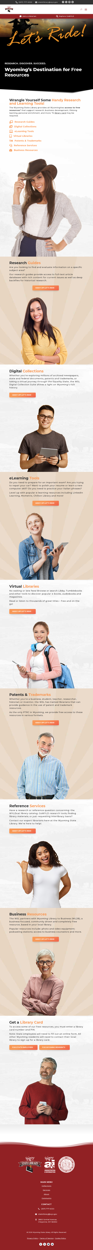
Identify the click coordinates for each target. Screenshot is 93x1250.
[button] (63, 2)
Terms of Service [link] (47, 1238)
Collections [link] (46, 1186)
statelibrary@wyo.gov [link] (48, 2)
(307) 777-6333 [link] (25, 2)
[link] (17, 2)
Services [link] (46, 1190)
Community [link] (46, 1198)
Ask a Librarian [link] (29, 16)
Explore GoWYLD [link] (66, 16)
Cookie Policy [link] (60, 1238)
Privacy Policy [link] (32, 1238)
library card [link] (60, 113)
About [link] (46, 1194)
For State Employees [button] (22, 1047)
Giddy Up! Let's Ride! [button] (44, 288)
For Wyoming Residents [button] (53, 1047)
